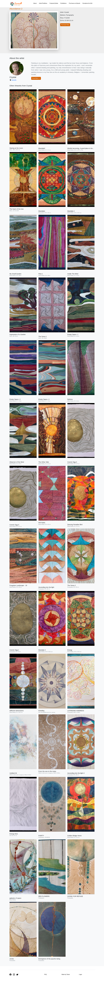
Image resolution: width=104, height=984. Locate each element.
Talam (68, 974)
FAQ (45, 974)
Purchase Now (65, 24)
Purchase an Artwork (74, 3)
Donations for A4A (87, 3)
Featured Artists (54, 3)
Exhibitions (63, 3)
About (35, 3)
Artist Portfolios (43, 3)
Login (80, 974)
